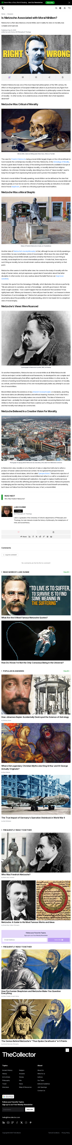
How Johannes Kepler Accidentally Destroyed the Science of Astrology (35, 717)
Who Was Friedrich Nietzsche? (15, 499)
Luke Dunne (11, 32)
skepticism (15, 187)
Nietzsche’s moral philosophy (24, 251)
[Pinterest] (30, 1122)
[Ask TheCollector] (9, 77)
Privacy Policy (66, 1133)
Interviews (5, 1087)
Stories (21, 1077)
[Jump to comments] (22, 77)
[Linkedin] (29, 536)
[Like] (18, 532)
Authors (40, 1077)
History (4, 1074)
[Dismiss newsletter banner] (69, 2)
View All (66, 572)
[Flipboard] (47, 537)
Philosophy (16, 925)
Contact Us (41, 1090)
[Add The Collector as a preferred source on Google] (8, 1096)
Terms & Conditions (53, 1133)
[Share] (49, 77)
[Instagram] (26, 1122)
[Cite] (62, 77)
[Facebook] (33, 536)
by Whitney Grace (6, 720)
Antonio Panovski (7, 1044)
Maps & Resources (25, 1087)
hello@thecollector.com (11, 1117)
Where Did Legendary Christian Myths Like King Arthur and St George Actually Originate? (34, 767)
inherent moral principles (42, 392)
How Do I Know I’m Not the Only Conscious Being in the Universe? (32, 662)
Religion (21, 1070)
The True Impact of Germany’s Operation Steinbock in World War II (33, 817)
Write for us (41, 1074)
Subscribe (50, 2)
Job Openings (42, 1087)
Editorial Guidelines (44, 1084)
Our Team (41, 1080)
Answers (10, 14)
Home (3, 14)
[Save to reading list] (36, 77)
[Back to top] (67, 1050)
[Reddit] (40, 537)
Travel (4, 1084)
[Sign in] (65, 8)
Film (20, 1080)
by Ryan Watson (5, 772)
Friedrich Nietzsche (18, 159)
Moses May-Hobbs (8, 925)
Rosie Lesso (6, 877)
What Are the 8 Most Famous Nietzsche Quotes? (24, 617)
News (21, 1084)
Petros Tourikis (6, 996)
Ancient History (15, 996)
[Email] (51, 536)
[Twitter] (36, 536)
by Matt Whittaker (6, 821)
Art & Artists (6, 1077)
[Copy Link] (44, 537)
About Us (41, 1070)
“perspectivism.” (44, 473)
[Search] (56, 8)
